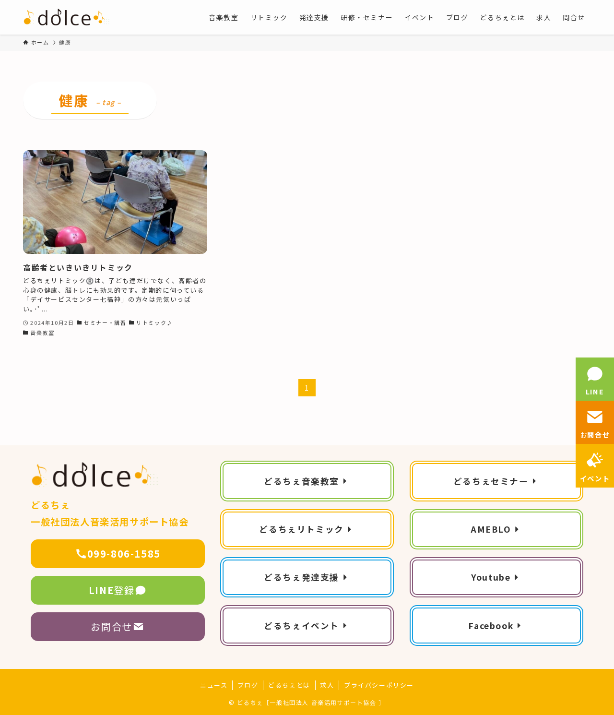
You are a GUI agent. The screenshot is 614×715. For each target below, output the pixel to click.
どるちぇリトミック (301, 529)
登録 (112, 590)
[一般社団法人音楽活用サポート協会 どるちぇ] (67, 17)
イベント (595, 478)
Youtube (490, 577)
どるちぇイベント (301, 626)
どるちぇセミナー (491, 481)
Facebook (490, 626)
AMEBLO (491, 529)
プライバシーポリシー (379, 685)
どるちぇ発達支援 (301, 577)
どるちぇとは (289, 685)
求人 (327, 685)
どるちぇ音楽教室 (301, 481)
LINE (595, 391)
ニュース (213, 685)
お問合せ (111, 626)
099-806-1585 (124, 553)
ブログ (248, 685)
